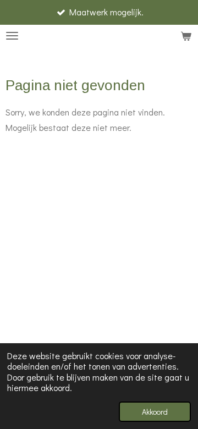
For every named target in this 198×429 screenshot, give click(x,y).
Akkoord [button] (155, 411)
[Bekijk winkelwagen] (186, 36)
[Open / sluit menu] (12, 36)
